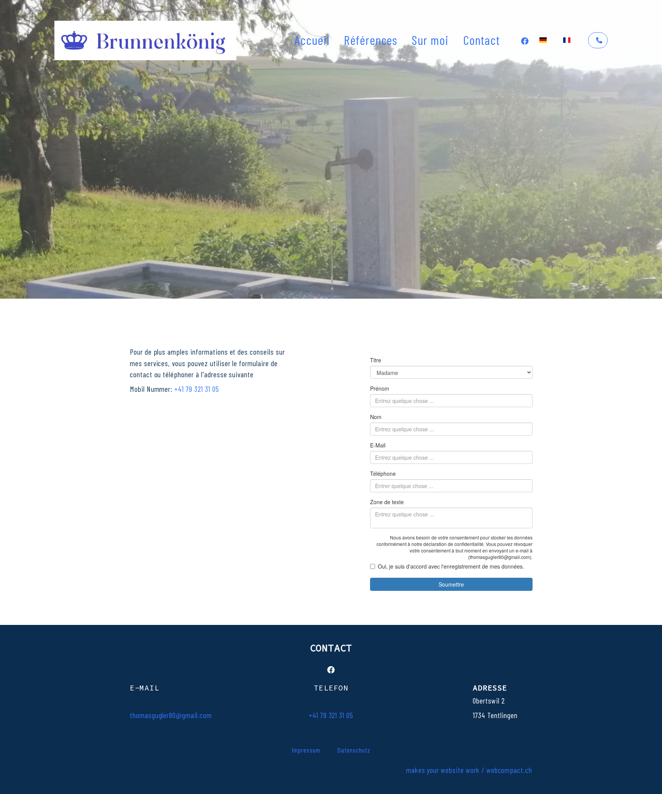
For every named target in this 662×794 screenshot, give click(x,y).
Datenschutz (353, 750)
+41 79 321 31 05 (196, 388)
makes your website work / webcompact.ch (469, 769)
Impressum (306, 750)
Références (371, 40)
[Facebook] (525, 39)
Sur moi (430, 40)
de (551, 40)
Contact (481, 40)
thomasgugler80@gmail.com (171, 715)
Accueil (312, 40)
